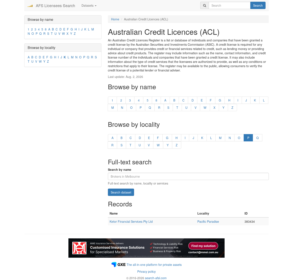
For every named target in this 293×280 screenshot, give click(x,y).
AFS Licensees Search (55, 5)
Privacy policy (146, 271)
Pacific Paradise (208, 221)
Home (115, 19)
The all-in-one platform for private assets (154, 264)
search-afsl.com (156, 278)
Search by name (119, 169)
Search (258, 5)
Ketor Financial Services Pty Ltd (131, 221)
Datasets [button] (88, 5)
